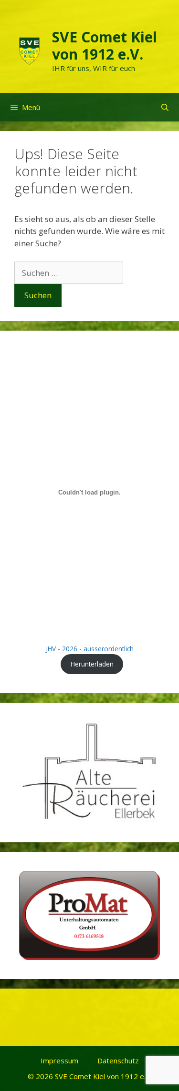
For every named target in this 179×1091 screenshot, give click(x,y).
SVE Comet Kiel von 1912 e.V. (104, 45)
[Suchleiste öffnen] (165, 107)
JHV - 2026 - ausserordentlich (90, 648)
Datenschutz (118, 1060)
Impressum (59, 1060)
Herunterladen (92, 663)
